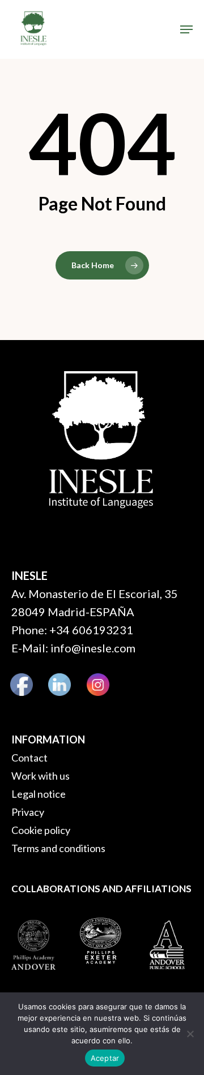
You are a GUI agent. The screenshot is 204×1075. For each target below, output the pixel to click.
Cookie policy (40, 830)
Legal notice (38, 794)
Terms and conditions (58, 848)
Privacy (27, 812)
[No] (190, 1033)
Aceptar (105, 1058)
